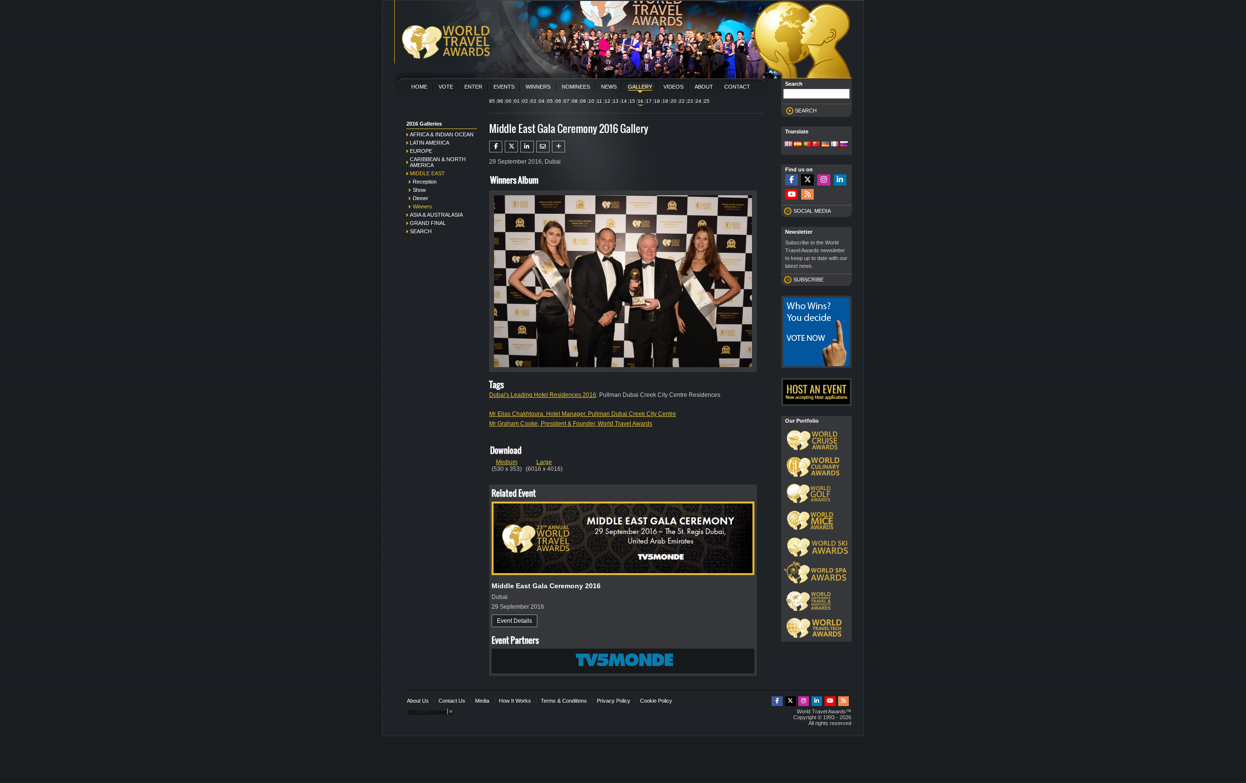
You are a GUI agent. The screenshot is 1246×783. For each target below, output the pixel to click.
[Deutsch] (825, 144)
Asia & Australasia (436, 215)
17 (649, 101)
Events (504, 87)
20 (674, 101)
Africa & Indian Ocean (442, 134)
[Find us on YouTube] (791, 194)
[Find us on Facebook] (791, 180)
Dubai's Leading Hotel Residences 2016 (542, 395)
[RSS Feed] (807, 194)
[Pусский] (844, 144)
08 (575, 101)
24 (698, 101)
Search (421, 231)
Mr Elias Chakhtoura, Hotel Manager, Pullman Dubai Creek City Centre (582, 413)
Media (482, 701)
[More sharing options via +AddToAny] (558, 146)
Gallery (640, 87)
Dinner (420, 198)
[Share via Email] (543, 146)
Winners (538, 87)
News (609, 87)
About (704, 87)
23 (690, 101)
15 (632, 101)
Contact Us (452, 701)
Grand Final (428, 223)
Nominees (576, 87)
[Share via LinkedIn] (527, 146)
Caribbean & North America (438, 162)
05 (550, 101)
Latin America (429, 143)
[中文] (816, 144)
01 (517, 101)
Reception (425, 182)
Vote (446, 87)
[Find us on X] (807, 180)
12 (607, 101)
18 (657, 101)
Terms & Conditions (564, 701)
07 (566, 101)
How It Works (515, 701)
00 (509, 101)
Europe (421, 151)
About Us (418, 701)
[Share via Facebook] (496, 146)
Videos (673, 87)
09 (583, 101)
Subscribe (808, 279)
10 (591, 101)
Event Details (514, 620)
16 (640, 101)
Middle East (427, 173)
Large (544, 462)
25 (707, 101)
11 (599, 101)
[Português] (807, 144)
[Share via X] (511, 146)
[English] (788, 144)
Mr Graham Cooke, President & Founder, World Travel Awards (570, 423)
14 (624, 101)
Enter (473, 87)
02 (525, 101)
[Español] (798, 144)
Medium (506, 462)
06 (558, 101)
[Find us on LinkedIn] (840, 180)
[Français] (835, 144)
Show (419, 190)
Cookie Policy (656, 701)
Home (419, 87)
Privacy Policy (613, 701)
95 (492, 101)
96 (500, 101)
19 (665, 101)
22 (682, 101)
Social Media (812, 211)
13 (616, 101)
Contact (737, 87)
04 (542, 101)
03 (533, 101)
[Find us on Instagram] (823, 180)
